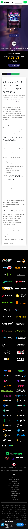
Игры (9, 74)
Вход (18, 2)
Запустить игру (14, 35)
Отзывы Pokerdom (14, 489)
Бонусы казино (14, 487)
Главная (4, 74)
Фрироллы (14, 481)
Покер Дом (15, 101)
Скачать (14, 497)
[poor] (11, 58)
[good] (16, 58)
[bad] (8, 58)
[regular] (13, 58)
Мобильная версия (14, 483)
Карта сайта (14, 499)
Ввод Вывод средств (13, 485)
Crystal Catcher (15, 74)
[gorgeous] (18, 58)
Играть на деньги (14, 65)
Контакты (14, 491)
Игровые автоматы (14, 479)
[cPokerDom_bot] (14, 474)
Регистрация (14, 495)
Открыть (20, 524)
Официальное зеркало (14, 493)
